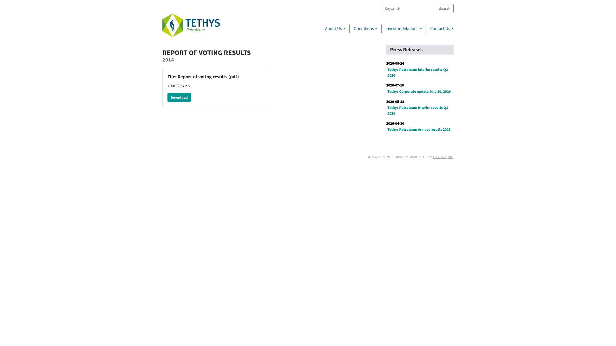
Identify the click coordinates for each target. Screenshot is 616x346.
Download (179, 97)
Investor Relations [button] (401, 28)
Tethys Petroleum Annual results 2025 (418, 129)
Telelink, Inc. (443, 157)
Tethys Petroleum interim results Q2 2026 (417, 72)
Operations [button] (364, 28)
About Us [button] (333, 28)
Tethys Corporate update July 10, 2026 (419, 91)
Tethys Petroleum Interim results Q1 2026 (417, 110)
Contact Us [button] (440, 28)
